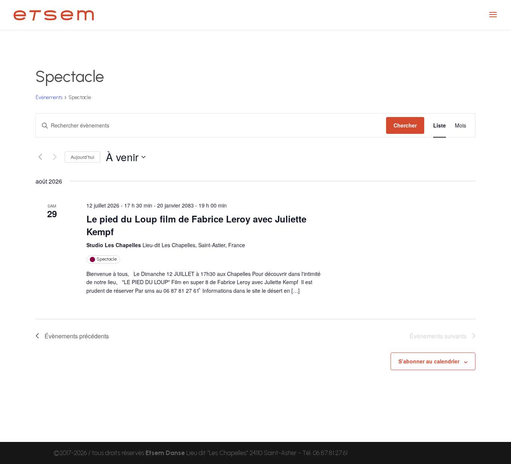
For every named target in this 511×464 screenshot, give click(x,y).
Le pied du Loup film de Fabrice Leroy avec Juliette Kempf (196, 225)
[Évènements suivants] (54, 157)
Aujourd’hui (82, 157)
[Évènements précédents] (40, 157)
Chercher (405, 125)
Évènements (49, 97)
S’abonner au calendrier (428, 361)
